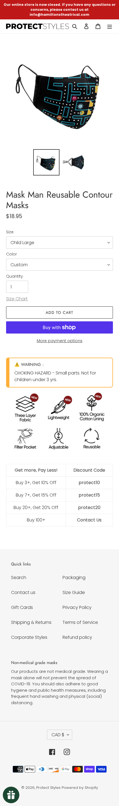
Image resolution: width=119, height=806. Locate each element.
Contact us (23, 592)
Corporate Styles (29, 637)
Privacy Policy (77, 607)
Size (10, 232)
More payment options (59, 340)
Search (18, 577)
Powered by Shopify (80, 787)
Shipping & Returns (31, 622)
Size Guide (74, 592)
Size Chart (17, 299)
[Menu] (109, 26)
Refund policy (77, 637)
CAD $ (57, 735)
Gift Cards (22, 607)
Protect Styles (48, 787)
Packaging (74, 577)
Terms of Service (80, 622)
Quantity (14, 276)
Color (11, 254)
